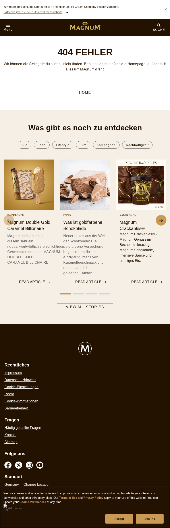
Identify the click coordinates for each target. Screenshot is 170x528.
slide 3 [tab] (91, 293)
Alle (24, 145)
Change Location (36, 484)
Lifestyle (63, 145)
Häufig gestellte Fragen (22, 428)
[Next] (161, 220)
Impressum (13, 373)
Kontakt (10, 435)
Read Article (32, 282)
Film (83, 145)
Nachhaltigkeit (137, 145)
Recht (9, 394)
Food (42, 145)
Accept (119, 518)
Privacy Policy (93, 497)
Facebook (8, 465)
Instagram (29, 465)
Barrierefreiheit (16, 408)
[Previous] (9, 220)
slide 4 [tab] (104, 293)
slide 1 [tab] (65, 293)
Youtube (39, 465)
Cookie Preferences (32, 502)
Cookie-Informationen (21, 401)
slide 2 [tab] (78, 293)
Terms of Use (68, 497)
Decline (150, 518)
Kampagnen (106, 145)
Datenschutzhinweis (20, 380)
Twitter (18, 465)
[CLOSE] (165, 9)
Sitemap (10, 442)
